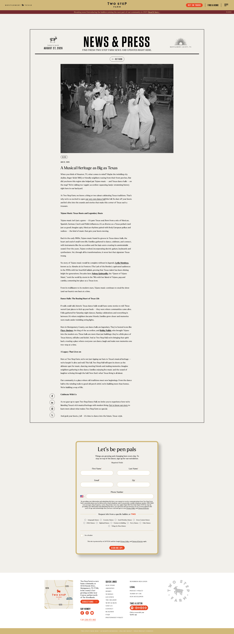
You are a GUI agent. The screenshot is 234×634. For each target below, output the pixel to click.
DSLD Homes (91, 523)
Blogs (64, 157)
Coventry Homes (108, 520)
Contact (109, 609)
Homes (108, 591)
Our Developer (136, 596)
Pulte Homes (147, 523)
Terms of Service (143, 508)
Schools (109, 594)
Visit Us (109, 606)
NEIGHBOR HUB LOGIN (138, 581)
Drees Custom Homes (143, 520)
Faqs (108, 614)
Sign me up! (117, 547)
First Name (97, 468)
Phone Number (117, 492)
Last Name (133, 468)
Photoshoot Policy (114, 617)
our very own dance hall (95, 199)
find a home (213, 5)
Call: (88, 619)
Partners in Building (120, 523)
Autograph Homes (93, 520)
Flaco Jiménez (67, 330)
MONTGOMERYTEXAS (18, 5)
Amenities (110, 588)
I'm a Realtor (89, 535)
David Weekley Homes (125, 520)
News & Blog (111, 603)
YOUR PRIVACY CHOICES (143, 631)
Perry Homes (134, 523)
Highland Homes (104, 523)
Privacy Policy (130, 508)
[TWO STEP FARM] (117, 5)
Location (110, 597)
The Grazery (111, 600)
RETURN (118, 59)
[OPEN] (226, 5)
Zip (133, 480)
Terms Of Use (136, 594)
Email (96, 480)
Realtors (110, 612)
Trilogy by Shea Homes (119, 526)
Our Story (110, 585)
